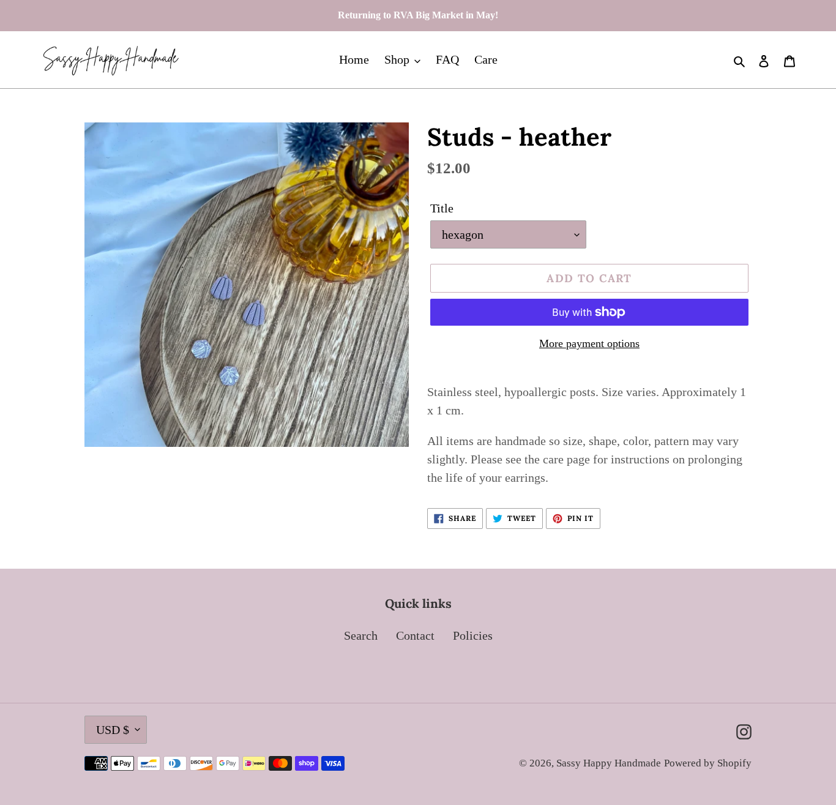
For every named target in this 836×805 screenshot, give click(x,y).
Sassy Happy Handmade (608, 763)
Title (441, 208)
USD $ (112, 729)
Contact (415, 635)
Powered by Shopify (708, 763)
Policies (473, 635)
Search (361, 635)
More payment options (589, 343)
